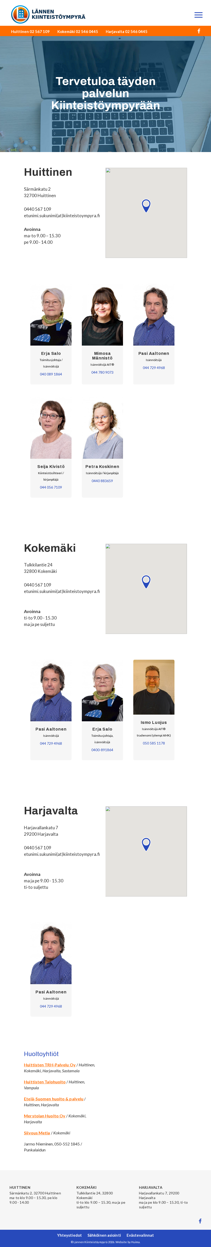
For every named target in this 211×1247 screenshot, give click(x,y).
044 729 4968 (154, 367)
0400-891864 (102, 750)
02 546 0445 (87, 31)
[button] (146, 206)
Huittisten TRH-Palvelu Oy (50, 1064)
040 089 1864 (51, 374)
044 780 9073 (102, 372)
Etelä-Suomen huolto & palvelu (53, 1098)
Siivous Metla (37, 1132)
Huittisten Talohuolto (45, 1081)
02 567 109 (40, 31)
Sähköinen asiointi (104, 1235)
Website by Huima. (128, 1242)
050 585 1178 (154, 743)
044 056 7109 (51, 487)
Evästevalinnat (140, 1235)
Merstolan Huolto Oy (44, 1115)
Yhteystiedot (69, 1235)
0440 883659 (102, 481)
